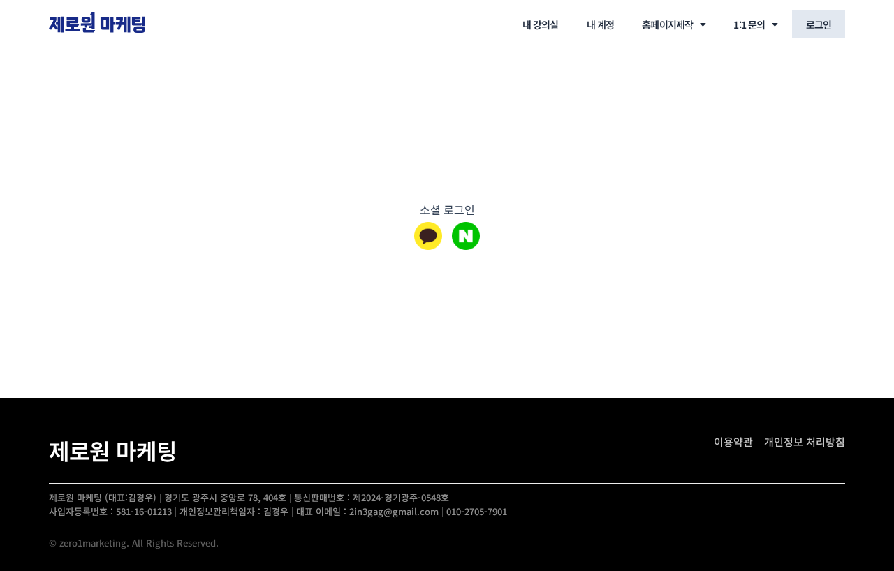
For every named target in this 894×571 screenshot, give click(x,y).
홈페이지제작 (667, 24)
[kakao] (428, 235)
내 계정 (601, 24)
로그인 (818, 24)
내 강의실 (540, 24)
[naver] (465, 235)
